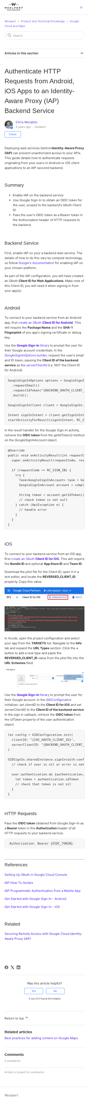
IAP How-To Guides (19, 883)
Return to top (15, 1018)
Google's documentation (36, 263)
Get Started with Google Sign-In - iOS (32, 907)
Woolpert (10, 21)
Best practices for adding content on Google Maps (41, 1038)
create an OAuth (45, 323)
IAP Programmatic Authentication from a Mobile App (43, 891)
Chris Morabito (26, 122)
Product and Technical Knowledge (43, 21)
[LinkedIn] (18, 967)
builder (26, 355)
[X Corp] (12, 967)
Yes (34, 990)
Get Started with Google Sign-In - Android (35, 899)
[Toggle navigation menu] (81, 7)
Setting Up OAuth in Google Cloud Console (36, 875)
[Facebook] (6, 967)
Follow (13, 134)
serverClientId (36, 365)
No (55, 990)
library (33, 345)
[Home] (14, 9)
